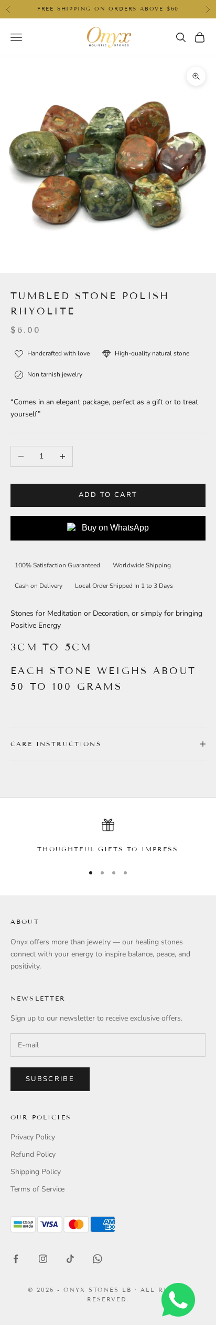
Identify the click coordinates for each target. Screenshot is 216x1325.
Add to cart (108, 495)
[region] (108, 836)
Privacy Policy (32, 1137)
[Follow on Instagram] (43, 1258)
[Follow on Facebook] (15, 1258)
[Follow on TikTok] (70, 1258)
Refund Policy (33, 1154)
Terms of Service (37, 1189)
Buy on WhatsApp (115, 527)
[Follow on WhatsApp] (97, 1258)
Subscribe (50, 1079)
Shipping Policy (35, 1172)
